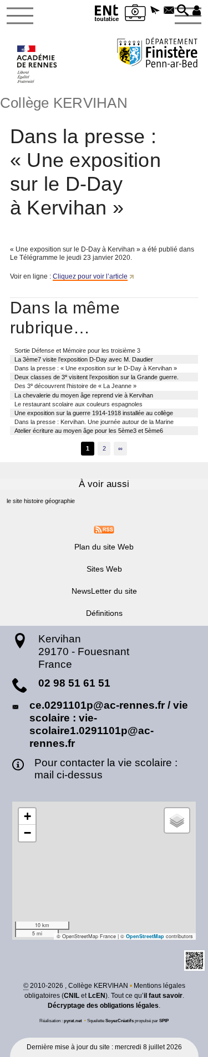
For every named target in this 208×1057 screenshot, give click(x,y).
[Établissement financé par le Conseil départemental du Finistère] (157, 54)
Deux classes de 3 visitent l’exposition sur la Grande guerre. (96, 376)
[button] (156, 11)
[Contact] (169, 11)
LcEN (96, 996)
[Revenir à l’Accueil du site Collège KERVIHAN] (37, 64)
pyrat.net (73, 1020)
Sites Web (104, 568)
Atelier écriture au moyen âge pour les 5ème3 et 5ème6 (88, 430)
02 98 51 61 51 (74, 683)
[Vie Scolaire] (135, 14)
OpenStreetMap (145, 936)
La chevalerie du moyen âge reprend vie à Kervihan (83, 395)
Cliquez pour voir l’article (90, 276)
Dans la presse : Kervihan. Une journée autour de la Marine (94, 421)
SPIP (164, 1020)
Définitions (104, 613)
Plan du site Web (104, 546)
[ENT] (107, 14)
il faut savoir (163, 996)
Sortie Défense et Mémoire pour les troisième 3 (77, 350)
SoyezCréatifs (119, 1020)
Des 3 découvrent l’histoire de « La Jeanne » (75, 385)
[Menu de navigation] (20, 16)
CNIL (71, 996)
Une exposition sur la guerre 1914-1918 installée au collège (93, 413)
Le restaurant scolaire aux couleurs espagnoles (78, 404)
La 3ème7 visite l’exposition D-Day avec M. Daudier (83, 359)
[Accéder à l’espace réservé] (197, 11)
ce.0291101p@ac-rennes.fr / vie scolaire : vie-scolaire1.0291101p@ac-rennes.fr (108, 724)
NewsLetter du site (104, 591)
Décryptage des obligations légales (103, 1005)
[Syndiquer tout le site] (104, 529)
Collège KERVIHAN (64, 103)
